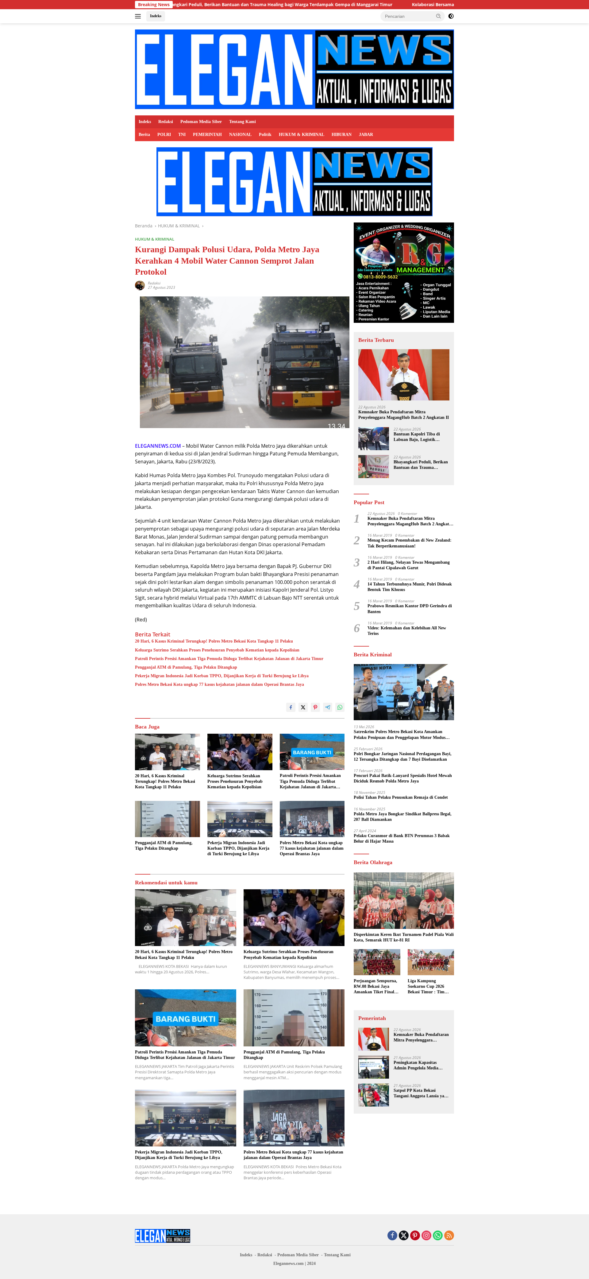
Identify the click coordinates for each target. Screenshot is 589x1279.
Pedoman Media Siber (201, 121)
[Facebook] (392, 1236)
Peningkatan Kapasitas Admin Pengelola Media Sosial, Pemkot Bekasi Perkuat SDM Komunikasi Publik (418, 1065)
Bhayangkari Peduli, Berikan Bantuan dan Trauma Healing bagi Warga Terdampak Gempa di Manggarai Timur (201, 4)
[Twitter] (404, 1236)
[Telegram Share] (327, 707)
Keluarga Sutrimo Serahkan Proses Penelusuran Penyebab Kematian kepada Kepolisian (217, 650)
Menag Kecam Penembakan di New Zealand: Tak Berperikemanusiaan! (410, 543)
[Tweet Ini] (303, 707)
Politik (265, 134)
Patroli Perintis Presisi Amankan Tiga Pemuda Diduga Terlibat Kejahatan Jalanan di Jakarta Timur (229, 658)
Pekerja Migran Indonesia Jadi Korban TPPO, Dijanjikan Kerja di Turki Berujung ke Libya (222, 676)
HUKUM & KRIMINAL (301, 134)
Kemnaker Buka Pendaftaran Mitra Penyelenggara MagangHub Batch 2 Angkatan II (403, 415)
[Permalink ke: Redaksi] (140, 285)
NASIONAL (240, 134)
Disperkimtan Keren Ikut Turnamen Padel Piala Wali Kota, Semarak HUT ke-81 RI (404, 937)
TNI (182, 134)
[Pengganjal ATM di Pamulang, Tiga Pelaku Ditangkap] (167, 819)
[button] (439, 16)
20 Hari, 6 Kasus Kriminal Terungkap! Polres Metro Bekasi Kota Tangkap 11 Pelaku (214, 641)
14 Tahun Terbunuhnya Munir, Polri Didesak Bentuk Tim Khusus (410, 587)
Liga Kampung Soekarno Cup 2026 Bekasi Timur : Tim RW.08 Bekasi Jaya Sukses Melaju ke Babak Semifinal (430, 987)
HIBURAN (342, 134)
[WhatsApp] (438, 1236)
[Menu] (139, 16)
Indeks (155, 16)
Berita (144, 134)
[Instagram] (426, 1236)
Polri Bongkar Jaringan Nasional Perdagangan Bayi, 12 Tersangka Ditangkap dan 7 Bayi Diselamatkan (403, 757)
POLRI (164, 134)
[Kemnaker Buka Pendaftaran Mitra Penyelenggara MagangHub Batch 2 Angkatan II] (403, 374)
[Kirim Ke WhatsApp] (340, 707)
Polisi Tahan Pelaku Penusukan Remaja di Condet (401, 797)
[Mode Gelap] (451, 16)
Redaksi (165, 121)
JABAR (366, 134)
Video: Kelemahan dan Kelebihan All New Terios (407, 631)
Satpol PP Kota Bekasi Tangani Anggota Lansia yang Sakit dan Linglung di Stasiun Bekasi (421, 1093)
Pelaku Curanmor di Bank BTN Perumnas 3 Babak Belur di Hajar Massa (402, 838)
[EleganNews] (294, 69)
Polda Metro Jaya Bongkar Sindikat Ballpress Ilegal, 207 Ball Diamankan (403, 817)
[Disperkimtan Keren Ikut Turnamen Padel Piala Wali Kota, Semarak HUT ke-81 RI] (404, 900)
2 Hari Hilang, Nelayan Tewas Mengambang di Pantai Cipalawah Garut (409, 565)
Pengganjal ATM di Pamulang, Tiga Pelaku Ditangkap (186, 667)
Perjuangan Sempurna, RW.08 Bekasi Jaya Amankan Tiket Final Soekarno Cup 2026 (375, 987)
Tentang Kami (242, 121)
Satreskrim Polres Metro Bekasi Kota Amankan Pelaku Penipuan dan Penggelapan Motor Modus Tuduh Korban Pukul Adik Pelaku (399, 734)
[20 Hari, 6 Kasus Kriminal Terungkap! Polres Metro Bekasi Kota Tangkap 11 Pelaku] (167, 752)
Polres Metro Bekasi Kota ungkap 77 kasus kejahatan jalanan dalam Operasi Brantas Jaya (219, 684)
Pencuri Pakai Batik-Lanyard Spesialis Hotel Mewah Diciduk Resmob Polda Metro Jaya (403, 778)
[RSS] (449, 1236)
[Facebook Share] (290, 707)
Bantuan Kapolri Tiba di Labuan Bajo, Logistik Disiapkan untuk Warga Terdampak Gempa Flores (418, 437)
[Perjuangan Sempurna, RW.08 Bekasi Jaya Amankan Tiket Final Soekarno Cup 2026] (377, 962)
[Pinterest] (415, 1236)
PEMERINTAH (207, 134)
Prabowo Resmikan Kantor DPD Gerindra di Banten (410, 609)
